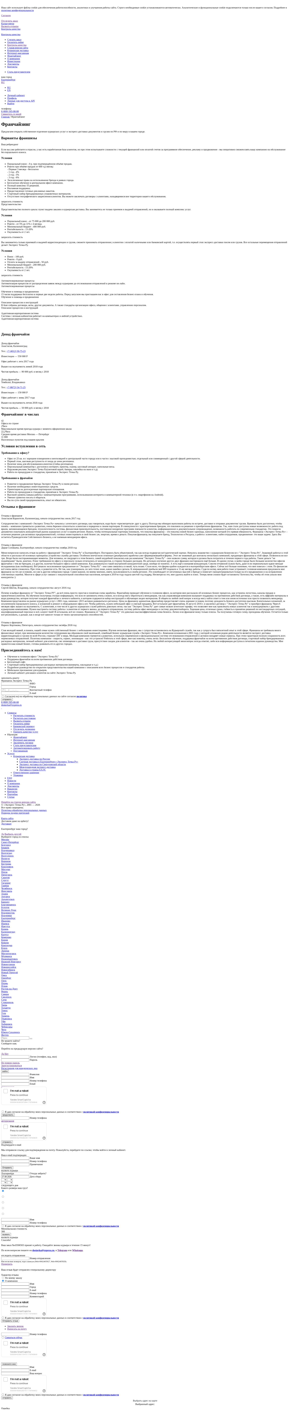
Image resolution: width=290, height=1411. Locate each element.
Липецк (5, 951)
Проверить (6, 1264)
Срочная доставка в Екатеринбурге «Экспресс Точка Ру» (48, 761)
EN (9, 90)
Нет (6, 1054)
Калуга (4, 934)
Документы (13, 64)
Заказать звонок (15, 1326)
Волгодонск (7, 856)
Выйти (10, 103)
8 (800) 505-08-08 (10, 111)
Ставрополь (7, 1002)
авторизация (7, 1121)
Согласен (6, 15)
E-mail (33, 693)
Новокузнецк (8, 964)
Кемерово (6, 937)
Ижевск (5, 923)
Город (33, 686)
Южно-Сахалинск (10, 1032)
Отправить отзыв (10, 1321)
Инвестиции (13, 61)
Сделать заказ (14, 39)
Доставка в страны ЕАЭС (32, 770)
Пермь (4, 983)
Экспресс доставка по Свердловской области (42, 764)
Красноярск (7, 866)
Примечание (36, 1164)
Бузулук (5, 907)
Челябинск (6, 888)
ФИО (32, 683)
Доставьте (6, 824)
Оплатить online (15, 42)
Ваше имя (35, 1158)
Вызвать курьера (22, 721)
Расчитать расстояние (24, 718)
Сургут (5, 880)
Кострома (6, 864)
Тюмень (5, 1016)
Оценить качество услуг (25, 732)
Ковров (5, 942)
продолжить (7, 1115)
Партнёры (12, 794)
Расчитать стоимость (24, 715)
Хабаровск (6, 1024)
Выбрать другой (13, 834)
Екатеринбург (8, 79)
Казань (4, 929)
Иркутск (5, 926)
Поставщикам (20, 751)
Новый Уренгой (9, 972)
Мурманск (6, 956)
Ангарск (5, 896)
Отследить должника (24, 729)
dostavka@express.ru (11, 705)
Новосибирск (8, 970)
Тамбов (5, 885)
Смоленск (6, 997)
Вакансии (12, 789)
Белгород (6, 845)
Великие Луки (8, 910)
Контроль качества (16, 45)
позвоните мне (9, 1364)
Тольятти (6, 1008)
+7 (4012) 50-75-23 (16, 351)
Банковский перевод (23, 726)
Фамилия (34, 1074)
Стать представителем (18, 72)
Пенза (4, 872)
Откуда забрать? (38, 1173)
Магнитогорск (8, 953)
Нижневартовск (9, 959)
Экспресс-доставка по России (34, 759)
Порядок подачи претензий (15, 813)
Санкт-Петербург (10, 842)
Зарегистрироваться (11, 1065)
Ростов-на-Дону (9, 989)
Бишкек (5, 847)
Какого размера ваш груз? (14, 1188)
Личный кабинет (16, 95)
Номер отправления (40, 1258)
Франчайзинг (14, 56)
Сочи (4, 999)
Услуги (10, 753)
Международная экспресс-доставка (37, 767)
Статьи (10, 797)
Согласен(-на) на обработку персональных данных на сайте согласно (46, 696)
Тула (3, 1013)
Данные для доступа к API (21, 101)
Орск (3, 980)
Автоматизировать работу (26, 748)
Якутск (5, 1035)
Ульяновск (6, 1018)
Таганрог (6, 883)
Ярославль (6, 891)
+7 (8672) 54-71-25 (16, 387)
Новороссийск (8, 967)
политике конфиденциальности (17, 10)
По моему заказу (13, 1278)
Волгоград (6, 853)
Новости (11, 780)
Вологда (5, 858)
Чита (3, 1029)
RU (3, 82)
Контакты (12, 66)
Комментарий (37, 1296)
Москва (5, 839)
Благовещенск (8, 904)
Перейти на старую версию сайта (18, 802)
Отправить (7, 1168)
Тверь (4, 1005)
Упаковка (18, 775)
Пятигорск (6, 875)
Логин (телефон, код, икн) (43, 1056)
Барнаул (5, 902)
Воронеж (6, 861)
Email (32, 1084)
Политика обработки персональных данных (24, 810)
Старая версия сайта (17, 47)
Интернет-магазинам (18, 53)
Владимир (6, 915)
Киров (4, 940)
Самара (5, 994)
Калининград (8, 932)
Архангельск (7, 899)
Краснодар (6, 945)
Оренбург (6, 978)
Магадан (5, 869)
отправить (7, 699)
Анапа (4, 894)
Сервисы (11, 713)
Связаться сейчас (13, 1337)
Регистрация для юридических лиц (19, 1068)
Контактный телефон (41, 690)
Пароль (33, 1060)
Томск (4, 1010)
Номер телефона (38, 1080)
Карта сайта (7, 818)
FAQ (9, 778)
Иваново (5, 921)
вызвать (6, 1234)
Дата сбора (35, 1176)
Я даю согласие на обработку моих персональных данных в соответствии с (62, 1112)
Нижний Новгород (11, 961)
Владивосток (8, 913)
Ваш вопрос (36, 1373)
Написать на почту (17, 1329)
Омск (4, 975)
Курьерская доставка (18, 50)
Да (2, 834)
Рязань (4, 991)
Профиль (12, 98)
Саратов (5, 877)
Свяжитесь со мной (11, 114)
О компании (13, 58)
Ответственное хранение (26, 772)
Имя (32, 1077)
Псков (4, 986)
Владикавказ (7, 850)
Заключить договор (23, 742)
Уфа (3, 1021)
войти (5, 1071)
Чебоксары (6, 1027)
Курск (4, 948)
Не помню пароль (10, 1063)
